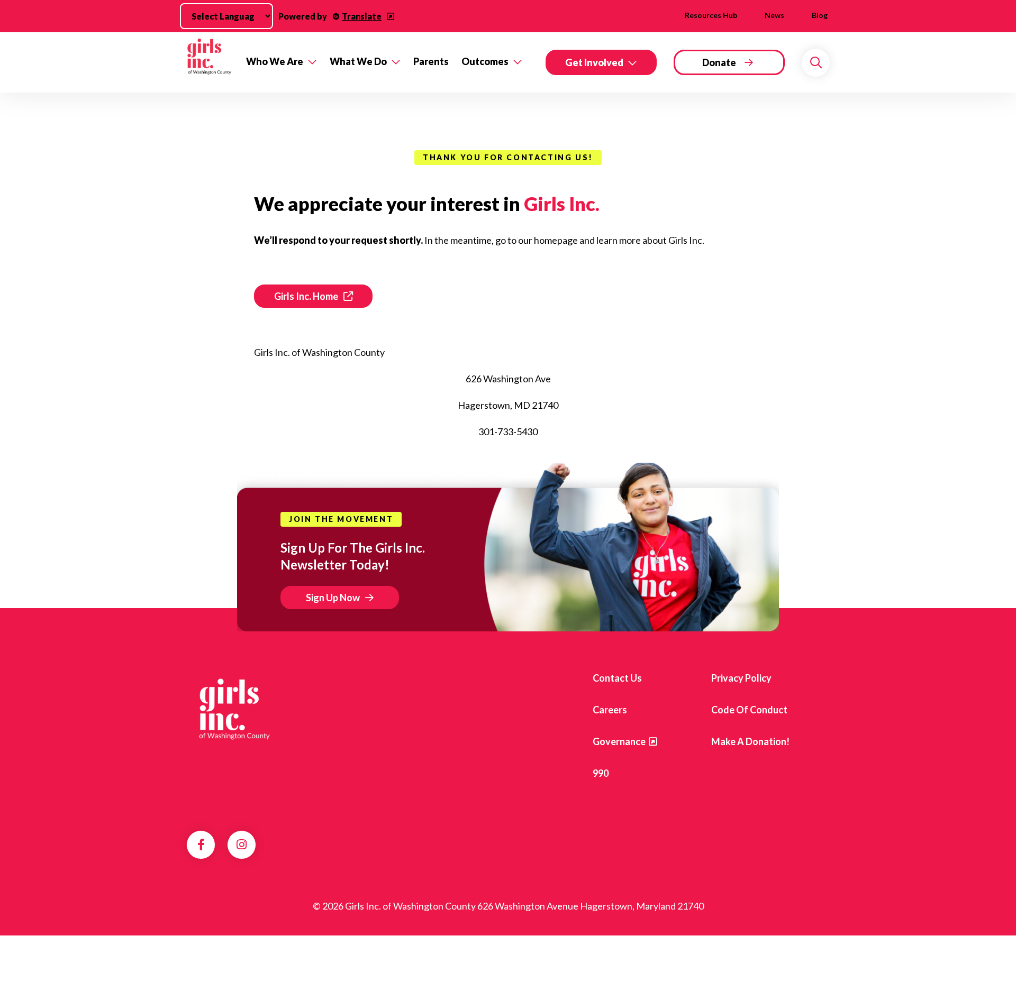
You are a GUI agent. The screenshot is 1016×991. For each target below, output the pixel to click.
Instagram (241, 844)
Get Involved (594, 62)
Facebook (201, 844)
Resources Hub (711, 15)
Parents (431, 61)
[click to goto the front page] (229, 712)
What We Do (358, 61)
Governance (619, 741)
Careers (610, 709)
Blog (820, 15)
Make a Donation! (750, 741)
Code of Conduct (749, 709)
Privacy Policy (741, 678)
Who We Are (274, 61)
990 (601, 773)
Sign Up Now (333, 597)
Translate (362, 16)
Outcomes (485, 61)
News (774, 15)
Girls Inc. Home (306, 296)
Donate (719, 62)
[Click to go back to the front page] (208, 62)
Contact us (617, 678)
